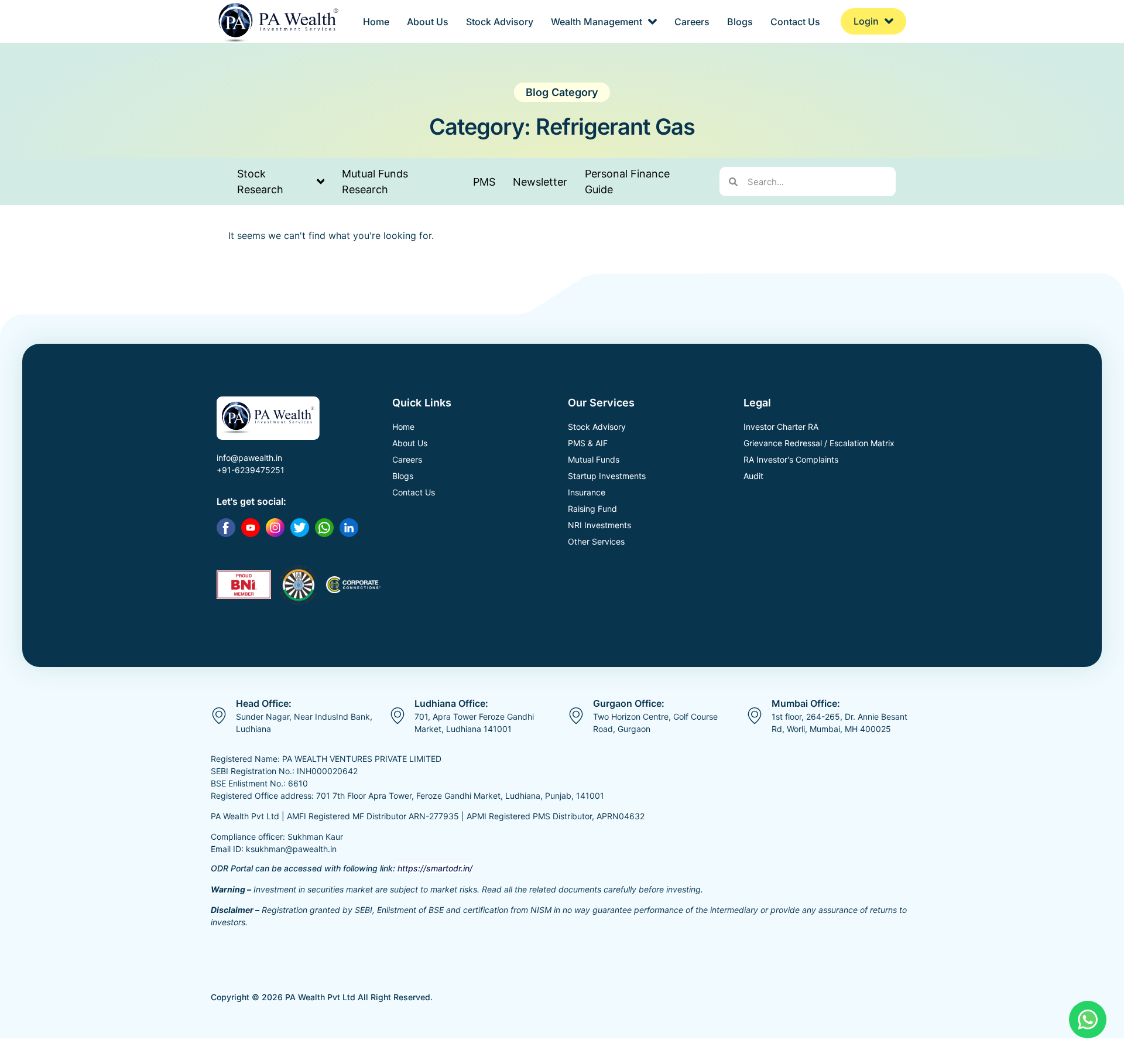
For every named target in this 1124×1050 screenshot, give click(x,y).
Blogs (740, 22)
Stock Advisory (499, 22)
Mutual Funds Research (375, 181)
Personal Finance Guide (627, 181)
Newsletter (540, 182)
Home (376, 22)
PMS (484, 182)
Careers (692, 22)
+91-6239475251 (251, 470)
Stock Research (260, 181)
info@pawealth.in (249, 458)
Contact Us (795, 22)
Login (866, 21)
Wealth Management (596, 22)
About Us (427, 22)
